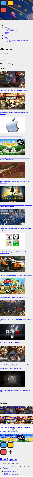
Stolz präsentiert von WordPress (9, 467)
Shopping (6, 33)
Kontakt (6, 38)
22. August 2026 (5, 413)
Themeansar (6, 468)
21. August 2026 (5, 423)
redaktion (12, 413)
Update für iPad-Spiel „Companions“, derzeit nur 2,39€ (14, 365)
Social (5, 35)
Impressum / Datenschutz (11, 474)
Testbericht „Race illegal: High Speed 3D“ (11, 368)
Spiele (5, 27)
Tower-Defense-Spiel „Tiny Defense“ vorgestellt (12, 297)
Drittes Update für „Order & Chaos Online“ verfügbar (14, 90)
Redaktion (10, 42)
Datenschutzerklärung (10, 471)
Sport (5, 37)
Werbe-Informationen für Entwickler (17, 40)
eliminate (2, 60)
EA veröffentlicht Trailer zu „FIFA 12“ (10, 343)
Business (6, 32)
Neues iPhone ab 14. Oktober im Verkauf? (11, 136)
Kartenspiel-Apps (12, 30)
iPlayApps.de (8, 15)
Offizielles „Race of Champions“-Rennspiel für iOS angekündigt (16, 275)
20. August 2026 (5, 441)
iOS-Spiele (10, 29)
